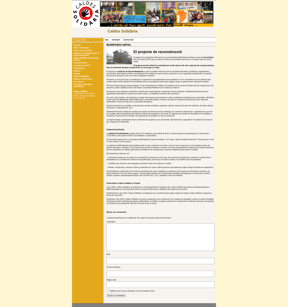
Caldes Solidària (122, 31)
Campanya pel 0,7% (82, 65)
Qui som (77, 45)
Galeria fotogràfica (81, 76)
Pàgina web (111, 280)
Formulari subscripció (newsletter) (83, 85)
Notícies (77, 71)
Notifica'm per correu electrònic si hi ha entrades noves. (132, 291)
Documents (78, 82)
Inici (107, 40)
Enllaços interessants (83, 79)
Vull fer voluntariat (81, 48)
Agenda (77, 74)
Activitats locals (80, 63)
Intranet (116, 40)
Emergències (79, 68)
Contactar (128, 40)
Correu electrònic (113, 267)
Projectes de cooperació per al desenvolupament (87, 54)
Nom (108, 254)
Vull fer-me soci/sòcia (83, 50)
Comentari (110, 222)
